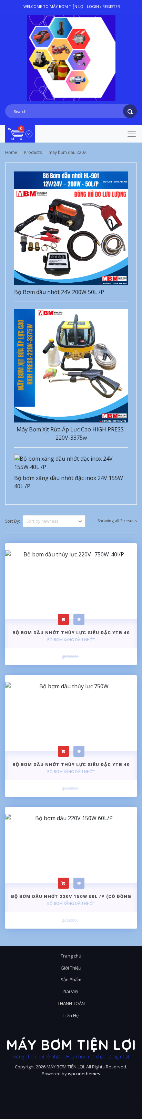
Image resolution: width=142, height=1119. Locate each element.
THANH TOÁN (71, 1003)
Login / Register (103, 6)
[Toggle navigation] (131, 134)
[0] (20, 133)
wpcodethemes (84, 1073)
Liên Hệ (71, 1015)
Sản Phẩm (71, 979)
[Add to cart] (63, 619)
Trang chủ (71, 956)
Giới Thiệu (71, 968)
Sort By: (12, 521)
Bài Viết (71, 992)
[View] (78, 619)
